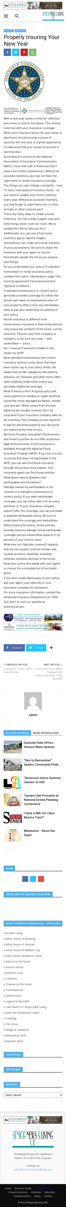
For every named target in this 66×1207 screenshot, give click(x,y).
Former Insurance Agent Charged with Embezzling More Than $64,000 (48, 673)
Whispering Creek (16, 1035)
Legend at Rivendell (17, 1001)
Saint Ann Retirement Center (22, 1012)
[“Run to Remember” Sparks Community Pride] (13, 764)
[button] (6, 16)
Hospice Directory (18, 1192)
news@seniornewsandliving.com (33, 1169)
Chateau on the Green (19, 984)
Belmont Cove (14, 973)
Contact (48, 1196)
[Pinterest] (24, 52)
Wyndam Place (14, 1041)
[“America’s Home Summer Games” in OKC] (13, 782)
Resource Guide (23, 1188)
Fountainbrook (14, 990)
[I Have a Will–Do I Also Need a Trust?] (13, 817)
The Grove (12, 1024)
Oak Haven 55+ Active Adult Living (25, 1007)
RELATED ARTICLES (17, 733)
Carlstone (11, 978)
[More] (51, 647)
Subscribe (49, 1192)
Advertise (36, 1192)
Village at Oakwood (17, 1029)
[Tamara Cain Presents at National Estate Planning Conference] (13, 799)
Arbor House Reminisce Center (24, 955)
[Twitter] (15, 52)
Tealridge (11, 1018)
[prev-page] (6, 848)
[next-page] (12, 848)
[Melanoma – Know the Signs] (13, 835)
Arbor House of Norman (20, 944)
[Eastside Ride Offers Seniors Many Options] (13, 747)
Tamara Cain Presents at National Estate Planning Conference (41, 800)
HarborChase (13, 995)
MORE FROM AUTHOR (46, 733)
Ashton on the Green (18, 961)
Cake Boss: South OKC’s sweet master (18, 670)
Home (7, 24)
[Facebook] (7, 52)
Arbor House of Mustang (20, 938)
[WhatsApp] (32, 52)
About (37, 1196)
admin (33, 715)
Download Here (22, 1196)
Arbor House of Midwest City (23, 950)
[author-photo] (33, 709)
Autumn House (14, 967)
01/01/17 (18, 24)
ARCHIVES (20, 30)
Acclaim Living (14, 933)
